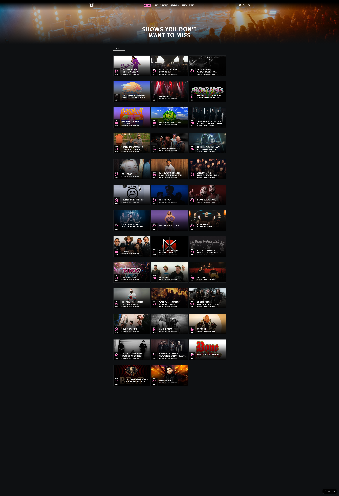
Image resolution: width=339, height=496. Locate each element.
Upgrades (175, 5)
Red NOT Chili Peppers (169, 148)
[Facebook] (240, 5)
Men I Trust (126, 174)
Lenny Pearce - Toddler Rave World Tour (132, 303)
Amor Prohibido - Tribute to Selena (129, 71)
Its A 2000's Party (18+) (170, 122)
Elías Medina (165, 381)
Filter (121, 48)
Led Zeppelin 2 (165, 97)
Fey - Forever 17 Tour (169, 226)
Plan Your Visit (161, 5)
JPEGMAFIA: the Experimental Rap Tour (208, 174)
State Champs (165, 329)
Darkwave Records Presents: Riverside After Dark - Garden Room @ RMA (210, 252)
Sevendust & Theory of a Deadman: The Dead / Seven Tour (209, 123)
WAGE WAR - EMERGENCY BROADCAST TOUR (170, 303)
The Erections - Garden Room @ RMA (207, 71)
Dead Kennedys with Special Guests (168, 252)
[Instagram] (249, 5)
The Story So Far (129, 329)
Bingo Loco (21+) (128, 277)
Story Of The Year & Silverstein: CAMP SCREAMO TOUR (172, 355)
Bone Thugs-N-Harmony (208, 355)
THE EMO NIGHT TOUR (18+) (133, 200)
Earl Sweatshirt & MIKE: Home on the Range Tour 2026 (171, 174)
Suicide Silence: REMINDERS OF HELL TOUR (208, 303)
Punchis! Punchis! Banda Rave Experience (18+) (208, 148)
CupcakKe (201, 329)
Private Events (188, 5)
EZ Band (125, 252)
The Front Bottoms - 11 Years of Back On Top (132, 148)
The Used (201, 277)
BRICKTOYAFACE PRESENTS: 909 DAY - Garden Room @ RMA (133, 97)
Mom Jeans (164, 277)
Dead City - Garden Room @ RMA (168, 71)
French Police (166, 200)
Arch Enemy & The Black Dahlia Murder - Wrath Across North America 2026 (134, 226)
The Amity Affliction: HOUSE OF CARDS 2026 (131, 355)
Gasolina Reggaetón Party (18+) (131, 123)
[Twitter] (244, 5)
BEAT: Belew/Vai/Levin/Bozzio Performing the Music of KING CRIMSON (134, 381)
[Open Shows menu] (151, 5)
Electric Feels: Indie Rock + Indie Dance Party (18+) (209, 97)
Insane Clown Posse (206, 200)
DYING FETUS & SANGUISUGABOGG (206, 226)
